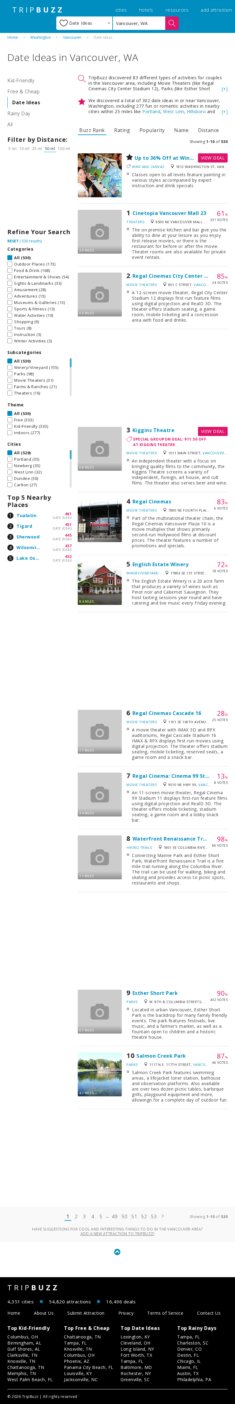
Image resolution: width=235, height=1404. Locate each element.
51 (134, 1216)
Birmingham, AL (24, 1343)
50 (124, 1216)
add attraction (216, 10)
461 (68, 513)
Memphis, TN (21, 1373)
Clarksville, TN (22, 1355)
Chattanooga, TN (25, 1367)
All (10, 124)
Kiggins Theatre (153, 430)
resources (177, 10)
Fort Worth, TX (136, 1355)
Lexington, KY (135, 1337)
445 (68, 535)
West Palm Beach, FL (30, 1379)
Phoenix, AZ (77, 1361)
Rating (122, 130)
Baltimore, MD (136, 1367)
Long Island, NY (137, 1349)
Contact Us (209, 1313)
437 (68, 545)
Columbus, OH (22, 1337)
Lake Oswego (32, 558)
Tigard (24, 526)
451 (68, 524)
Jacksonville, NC (81, 1379)
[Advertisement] (39, 191)
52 (144, 1216)
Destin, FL (188, 1355)
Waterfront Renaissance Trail (171, 838)
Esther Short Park (155, 993)
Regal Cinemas (151, 501)
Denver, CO (189, 1349)
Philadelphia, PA (194, 1379)
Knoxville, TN (21, 1361)
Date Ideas (26, 102)
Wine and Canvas (148, 166)
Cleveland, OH (136, 1343)
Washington (40, 37)
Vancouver (72, 37)
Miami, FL (187, 1367)
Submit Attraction (86, 1313)
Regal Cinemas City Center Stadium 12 (182, 276)
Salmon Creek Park (161, 1055)
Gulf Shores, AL (23, 1349)
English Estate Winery (160, 564)
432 (68, 556)
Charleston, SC (192, 1343)
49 (115, 1216)
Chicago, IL (189, 1361)
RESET (13, 241)
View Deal (213, 158)
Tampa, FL (75, 1343)
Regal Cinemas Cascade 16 (166, 713)
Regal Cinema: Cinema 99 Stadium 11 (180, 776)
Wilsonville (29, 547)
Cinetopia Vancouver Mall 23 (169, 213)
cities (121, 10)
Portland (151, 111)
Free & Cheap (23, 91)
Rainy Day (18, 113)
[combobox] (84, 23)
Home (12, 37)
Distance (208, 130)
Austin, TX (188, 1373)
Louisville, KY (78, 1373)
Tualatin (26, 515)
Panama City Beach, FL (89, 1367)
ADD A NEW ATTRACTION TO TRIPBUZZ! (117, 1233)
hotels (146, 10)
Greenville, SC (135, 1379)
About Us (44, 1313)
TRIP (38, 9)
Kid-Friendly (20, 80)
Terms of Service (165, 1313)
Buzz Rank (92, 130)
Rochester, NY (136, 1373)
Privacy (126, 1313)
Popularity (152, 130)
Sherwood (28, 537)
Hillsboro (196, 111)
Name (181, 130)
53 (154, 1216)
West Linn (173, 111)
